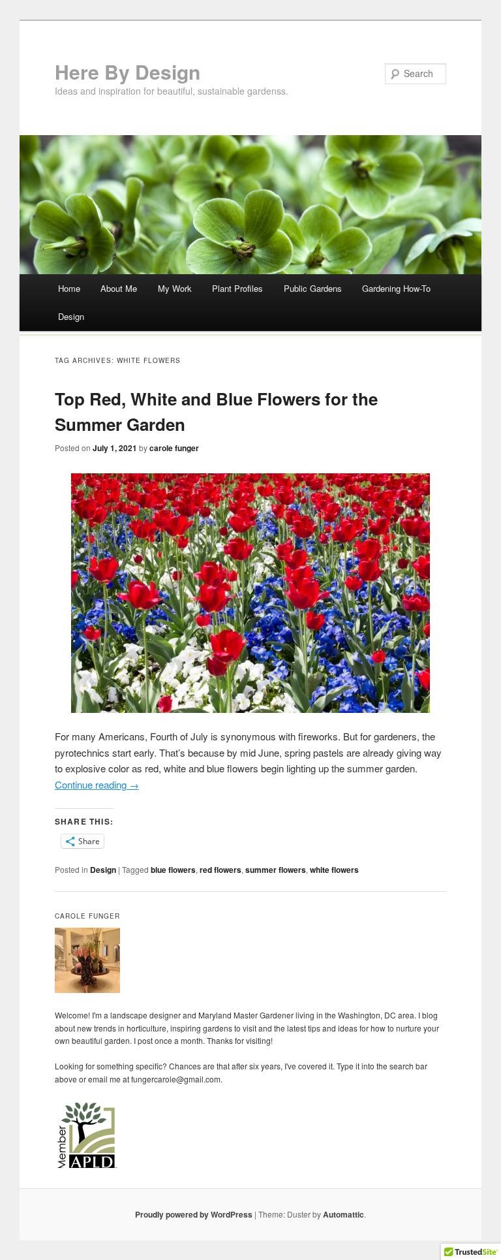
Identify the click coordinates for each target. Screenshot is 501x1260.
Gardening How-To (396, 288)
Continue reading (97, 784)
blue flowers (173, 869)
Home (69, 288)
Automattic (343, 1214)
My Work (175, 288)
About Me (118, 288)
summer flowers (275, 869)
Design (71, 316)
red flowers (220, 869)
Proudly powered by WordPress (193, 1214)
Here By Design (127, 71)
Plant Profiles (237, 288)
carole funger (174, 448)
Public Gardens (313, 288)
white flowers (334, 869)
